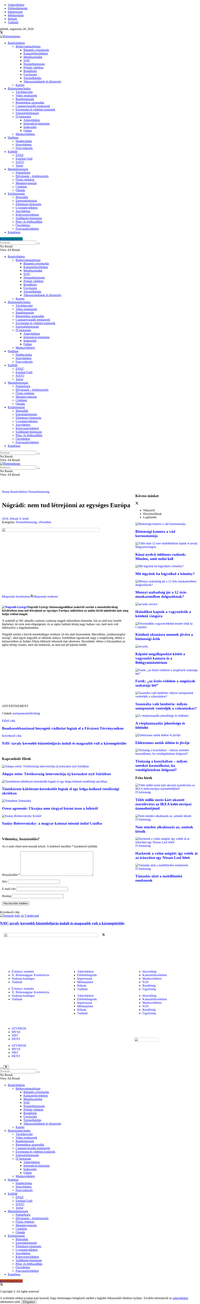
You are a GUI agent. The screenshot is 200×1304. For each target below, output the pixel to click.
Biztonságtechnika (19, 88)
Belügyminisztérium (28, 46)
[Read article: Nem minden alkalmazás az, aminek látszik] (166, 816)
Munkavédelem (25, 134)
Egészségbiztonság (27, 113)
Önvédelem (23, 225)
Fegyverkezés (24, 148)
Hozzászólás (11, 874)
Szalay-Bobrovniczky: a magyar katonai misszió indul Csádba (52, 823)
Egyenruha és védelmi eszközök (35, 109)
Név (4, 881)
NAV (26, 60)
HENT (16, 1039)
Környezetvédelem (27, 214)
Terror (19, 165)
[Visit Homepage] (10, 36)
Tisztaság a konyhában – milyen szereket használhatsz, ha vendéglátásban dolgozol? (161, 765)
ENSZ (20, 155)
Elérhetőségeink (18, 8)
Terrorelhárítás (32, 78)
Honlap (6, 896)
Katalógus (14, 232)
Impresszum (15, 11)
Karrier (20, 85)
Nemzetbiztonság (34, 64)
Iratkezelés (30, 127)
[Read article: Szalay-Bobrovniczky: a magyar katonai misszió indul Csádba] (66, 816)
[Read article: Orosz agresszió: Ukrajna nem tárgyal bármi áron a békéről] (66, 801)
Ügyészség (30, 74)
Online (27, 130)
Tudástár (13, 22)
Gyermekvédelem (27, 207)
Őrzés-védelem (25, 179)
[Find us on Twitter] (1, 32)
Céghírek (21, 186)
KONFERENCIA (11, 238)
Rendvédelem (16, 43)
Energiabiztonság (26, 200)
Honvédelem (23, 144)
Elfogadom (29, 1301)
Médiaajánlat (16, 15)
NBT (15, 1035)
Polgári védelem (33, 67)
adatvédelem (180, 1298)
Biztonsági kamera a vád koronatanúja (155, 533)
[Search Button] (38, 243)
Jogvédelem (23, 211)
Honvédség (149, 971)
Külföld (12, 151)
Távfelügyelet (24, 92)
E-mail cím (8, 888)
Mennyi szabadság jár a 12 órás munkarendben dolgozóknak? (160, 594)
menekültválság (30, 713)
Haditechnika (24, 141)
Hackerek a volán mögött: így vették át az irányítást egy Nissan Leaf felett (166, 855)
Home (6, 491)
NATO (20, 162)
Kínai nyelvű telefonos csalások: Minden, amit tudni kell (160, 556)
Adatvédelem (16, 4)
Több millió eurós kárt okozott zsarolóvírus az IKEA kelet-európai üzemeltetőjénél (163, 804)
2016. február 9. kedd (15, 518)
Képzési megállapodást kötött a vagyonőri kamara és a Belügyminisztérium (160, 658)
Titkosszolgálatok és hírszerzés (42, 81)
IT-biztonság (23, 116)
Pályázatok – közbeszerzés (32, 176)
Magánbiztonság (18, 169)
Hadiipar (13, 137)
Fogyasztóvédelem (27, 228)
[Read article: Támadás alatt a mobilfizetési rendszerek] (166, 865)
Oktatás (20, 190)
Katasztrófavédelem (35, 53)
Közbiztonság (16, 193)
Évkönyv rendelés (23, 971)
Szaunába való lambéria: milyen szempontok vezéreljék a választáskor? (166, 706)
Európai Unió (24, 158)
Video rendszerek (26, 95)
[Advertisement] (66, 677)
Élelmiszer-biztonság (28, 204)
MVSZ (16, 1032)
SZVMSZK (19, 1028)
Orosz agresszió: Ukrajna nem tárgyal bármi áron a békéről (50, 808)
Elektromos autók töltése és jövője (162, 743)
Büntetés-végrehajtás (36, 50)
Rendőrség (30, 71)
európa (16, 713)
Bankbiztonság (25, 99)
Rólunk (12, 18)
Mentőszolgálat (32, 57)
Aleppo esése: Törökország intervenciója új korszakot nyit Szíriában (56, 774)
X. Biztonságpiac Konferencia (30, 975)
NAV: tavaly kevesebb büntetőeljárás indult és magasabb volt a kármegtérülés (62, 923)
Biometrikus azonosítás (30, 102)
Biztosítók (22, 197)
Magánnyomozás (26, 183)
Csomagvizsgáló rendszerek (33, 106)
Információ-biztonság (36, 123)
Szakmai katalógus (23, 978)
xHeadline (44, 522)
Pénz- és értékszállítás (29, 221)
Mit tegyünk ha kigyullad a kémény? (165, 574)
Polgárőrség (23, 172)
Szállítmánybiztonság (29, 218)
